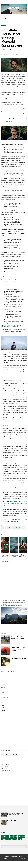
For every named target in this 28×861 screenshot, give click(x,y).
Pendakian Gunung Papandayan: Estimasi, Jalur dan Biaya (15, 814)
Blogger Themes (19, 858)
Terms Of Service (5, 770)
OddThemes (18, 856)
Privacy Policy (4, 766)
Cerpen (3, 687)
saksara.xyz (5, 54)
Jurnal (2, 695)
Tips (2, 707)
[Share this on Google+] (9, 527)
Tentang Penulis (5, 764)
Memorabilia (4, 697)
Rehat (2, 705)
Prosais (4, 25)
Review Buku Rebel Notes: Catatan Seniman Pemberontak (16, 821)
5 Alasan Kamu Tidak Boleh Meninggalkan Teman (13, 600)
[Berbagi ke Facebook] (2, 527)
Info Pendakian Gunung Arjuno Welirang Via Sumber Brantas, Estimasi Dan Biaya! (15, 503)
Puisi (2, 702)
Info (2, 690)
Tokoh (3, 710)
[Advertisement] (14, 732)
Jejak (2, 692)
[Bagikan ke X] (6, 527)
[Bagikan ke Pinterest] (23, 527)
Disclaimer (4, 768)
